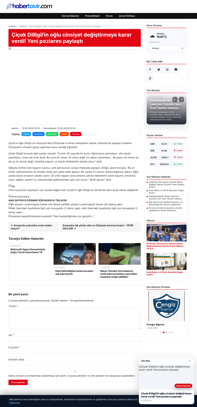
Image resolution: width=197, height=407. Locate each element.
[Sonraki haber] (181, 99)
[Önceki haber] (175, 99)
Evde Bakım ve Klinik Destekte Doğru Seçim (166, 191)
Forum (109, 16)
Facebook (38, 134)
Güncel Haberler (70, 16)
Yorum (13, 306)
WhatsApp (52, 134)
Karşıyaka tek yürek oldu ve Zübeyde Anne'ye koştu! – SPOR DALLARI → (98, 227)
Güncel (22, 26)
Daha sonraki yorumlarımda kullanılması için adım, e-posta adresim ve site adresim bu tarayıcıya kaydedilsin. (71, 375)
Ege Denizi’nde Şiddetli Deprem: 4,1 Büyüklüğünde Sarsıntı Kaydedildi (166, 203)
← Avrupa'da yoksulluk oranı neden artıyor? (31, 227)
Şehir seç (154, 42)
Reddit (64, 134)
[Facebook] (150, 69)
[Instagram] (167, 69)
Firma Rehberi (92, 16)
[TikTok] (150, 78)
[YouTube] (175, 69)
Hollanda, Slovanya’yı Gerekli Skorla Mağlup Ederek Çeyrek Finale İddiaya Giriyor (166, 184)
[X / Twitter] (158, 69)
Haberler (12, 26)
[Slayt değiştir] (161, 332)
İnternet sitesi (16, 359)
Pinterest (76, 134)
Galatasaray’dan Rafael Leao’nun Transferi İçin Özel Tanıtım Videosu (165, 197)
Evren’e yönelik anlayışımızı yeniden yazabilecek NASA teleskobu (166, 209)
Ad (11, 335)
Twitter (26, 134)
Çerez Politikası (127, 16)
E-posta (14, 347)
